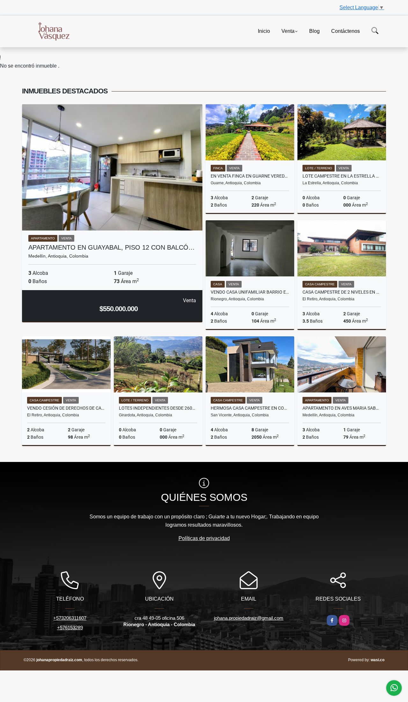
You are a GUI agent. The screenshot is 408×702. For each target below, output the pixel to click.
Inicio (264, 30)
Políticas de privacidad (204, 538)
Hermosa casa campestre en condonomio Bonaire (250, 408)
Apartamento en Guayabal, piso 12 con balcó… (111, 247)
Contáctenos (345, 30)
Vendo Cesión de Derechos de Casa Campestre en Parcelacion (66, 408)
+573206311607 (69, 618)
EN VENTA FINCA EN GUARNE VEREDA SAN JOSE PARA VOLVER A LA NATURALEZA (250, 176)
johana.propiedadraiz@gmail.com (248, 618)
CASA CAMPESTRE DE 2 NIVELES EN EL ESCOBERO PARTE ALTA (341, 292)
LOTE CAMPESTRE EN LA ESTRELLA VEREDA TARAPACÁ (341, 176)
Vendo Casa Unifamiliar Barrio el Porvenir (250, 292)
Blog (314, 30)
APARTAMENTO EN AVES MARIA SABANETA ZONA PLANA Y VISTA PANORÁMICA (341, 408)
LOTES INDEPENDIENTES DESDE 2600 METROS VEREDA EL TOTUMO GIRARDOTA (158, 408)
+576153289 (70, 627)
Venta (288, 30)
